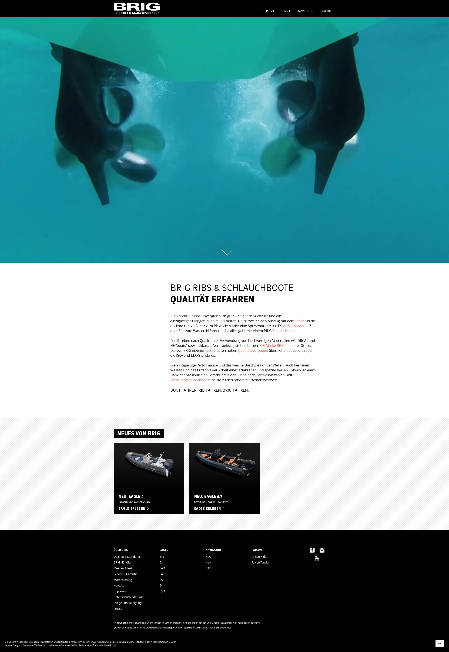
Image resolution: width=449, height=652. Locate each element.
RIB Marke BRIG (272, 345)
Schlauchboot (284, 331)
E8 (161, 562)
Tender (300, 321)
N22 (208, 568)
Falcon (326, 11)
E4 (161, 585)
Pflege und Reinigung (128, 603)
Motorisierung (123, 580)
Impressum (121, 591)
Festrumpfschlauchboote (190, 380)
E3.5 (162, 591)
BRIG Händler (122, 562)
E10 (162, 557)
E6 (161, 574)
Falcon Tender (260, 562)
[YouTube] (317, 559)
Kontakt (119, 585)
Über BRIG (268, 11)
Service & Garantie (125, 574)
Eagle (286, 11)
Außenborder (294, 326)
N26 (208, 557)
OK (439, 643)
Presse (118, 609)
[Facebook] (312, 551)
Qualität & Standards (127, 557)
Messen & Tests (124, 568)
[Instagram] (322, 551)
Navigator (305, 11)
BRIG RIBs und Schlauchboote (137, 8)
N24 (208, 562)
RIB (222, 321)
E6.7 (162, 568)
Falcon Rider (259, 557)
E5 (161, 580)
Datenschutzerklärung (128, 597)
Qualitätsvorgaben (253, 350)
